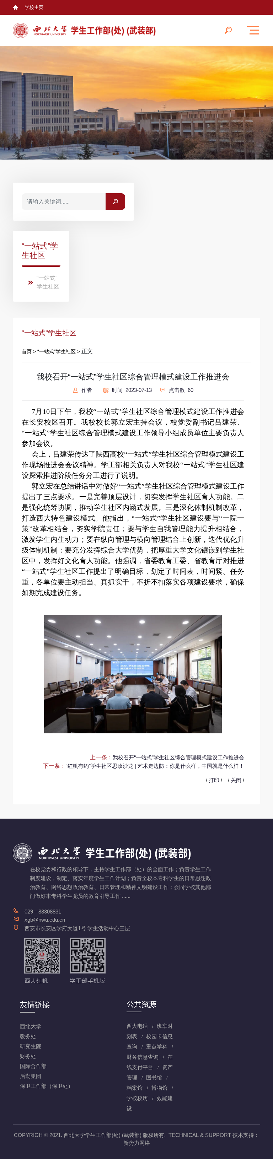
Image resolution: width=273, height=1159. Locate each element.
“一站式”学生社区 (48, 282)
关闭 (236, 780)
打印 (214, 780)
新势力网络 (136, 1143)
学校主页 (34, 7)
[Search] (115, 201)
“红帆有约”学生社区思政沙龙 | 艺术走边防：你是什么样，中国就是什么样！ (155, 766)
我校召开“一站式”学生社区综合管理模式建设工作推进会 (178, 757)
